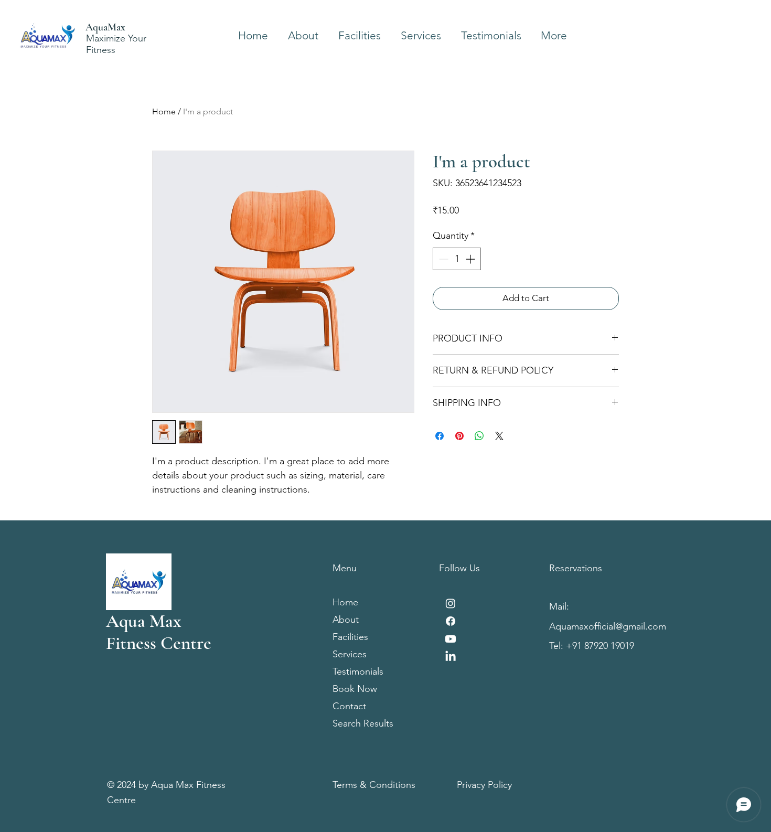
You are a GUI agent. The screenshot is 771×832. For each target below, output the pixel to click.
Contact (349, 706)
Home (164, 111)
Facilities (350, 637)
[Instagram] (450, 603)
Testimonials (358, 671)
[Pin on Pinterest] (459, 436)
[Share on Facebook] (439, 436)
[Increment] (471, 259)
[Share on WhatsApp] (479, 436)
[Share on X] (499, 436)
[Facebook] (450, 621)
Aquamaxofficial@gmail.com (607, 626)
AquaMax (105, 27)
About (346, 619)
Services (350, 654)
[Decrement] (442, 259)
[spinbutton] (457, 259)
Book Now (355, 689)
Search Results (363, 723)
